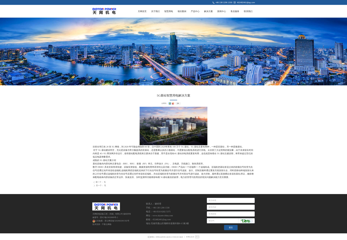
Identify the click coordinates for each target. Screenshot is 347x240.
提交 (231, 227)
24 (178, 103)
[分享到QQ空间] (170, 103)
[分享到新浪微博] (173, 103)
